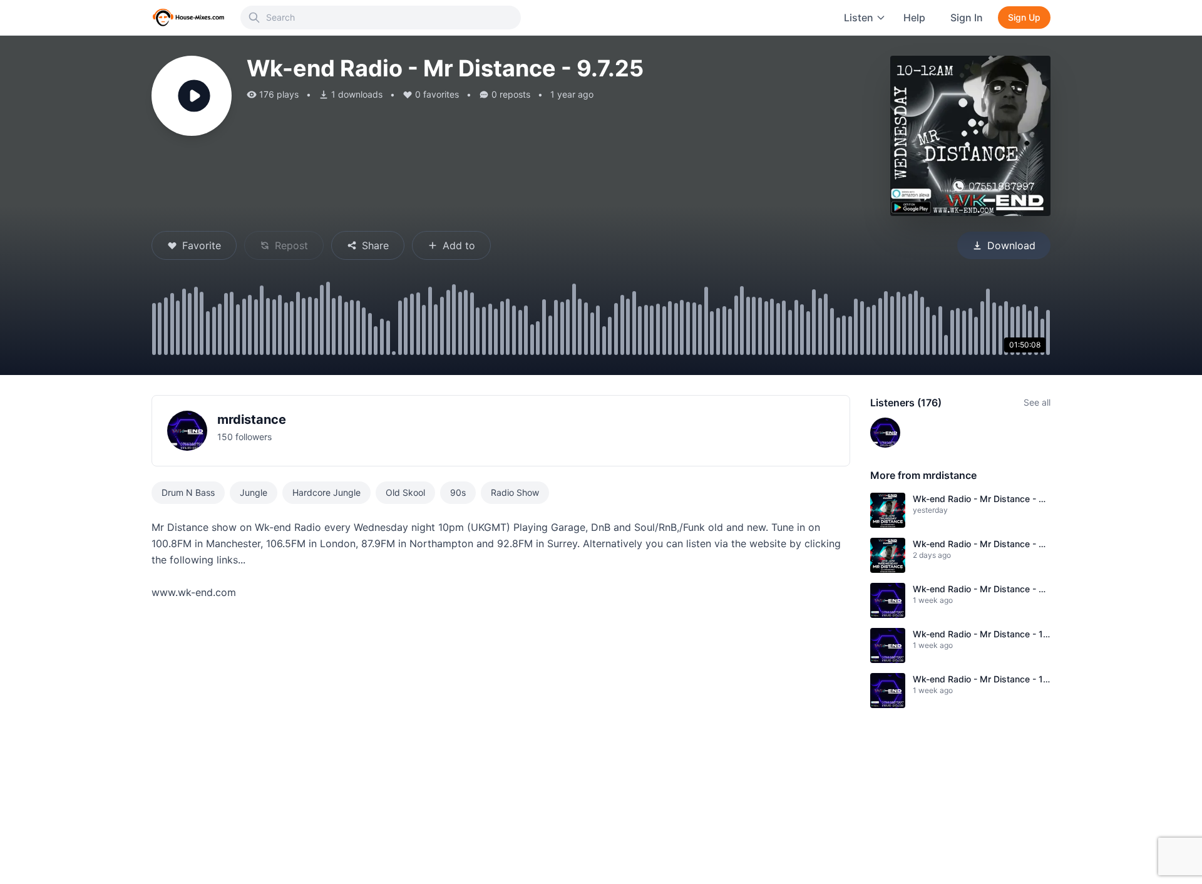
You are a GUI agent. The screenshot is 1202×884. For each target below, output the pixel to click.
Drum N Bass (188, 492)
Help (914, 17)
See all (1037, 402)
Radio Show (515, 492)
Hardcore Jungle (326, 492)
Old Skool (405, 492)
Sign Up (1024, 17)
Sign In (966, 17)
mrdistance (251, 419)
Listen (858, 17)
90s (458, 492)
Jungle (253, 492)
